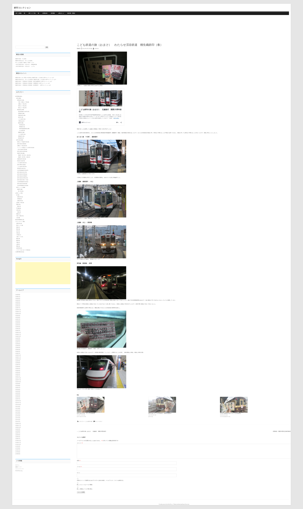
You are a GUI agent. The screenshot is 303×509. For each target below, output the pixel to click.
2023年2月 (17, 374)
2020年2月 (17, 436)
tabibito (97, 48)
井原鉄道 (21, 124)
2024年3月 (17, 349)
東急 (17, 227)
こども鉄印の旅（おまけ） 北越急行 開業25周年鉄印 (91, 431)
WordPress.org (18, 470)
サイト (78, 472)
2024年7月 (17, 342)
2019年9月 (17, 446)
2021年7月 (17, 410)
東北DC (20, 117)
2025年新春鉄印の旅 (22, 185)
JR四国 (18, 198)
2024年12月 (18, 332)
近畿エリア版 (21, 104)
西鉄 (17, 246)
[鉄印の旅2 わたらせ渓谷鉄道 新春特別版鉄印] (183, 405)
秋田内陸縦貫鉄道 (23, 128)
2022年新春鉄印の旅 (22, 170)
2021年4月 (17, 416)
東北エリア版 (21, 107)
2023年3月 (17, 372)
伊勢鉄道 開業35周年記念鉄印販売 (282, 431)
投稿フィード (18, 467)
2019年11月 (18, 442)
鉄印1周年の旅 (20, 164)
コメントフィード (19, 468)
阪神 (17, 240)
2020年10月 (18, 427)
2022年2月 (17, 397)
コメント (80, 443)
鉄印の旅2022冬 (21, 172)
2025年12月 (18, 309)
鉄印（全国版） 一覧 (20, 13)
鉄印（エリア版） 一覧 (34, 13)
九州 (17, 217)
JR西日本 (19, 197)
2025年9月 (17, 315)
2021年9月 (17, 406)
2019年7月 (17, 450)
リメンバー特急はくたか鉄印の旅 (25, 147)
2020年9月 (17, 429)
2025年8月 (17, 317)
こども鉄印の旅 (88, 421)
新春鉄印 (20, 136)
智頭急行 (21, 126)
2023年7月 (17, 364)
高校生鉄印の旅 (20, 159)
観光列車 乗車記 (71, 13)
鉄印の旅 (18, 140)
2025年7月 (17, 319)
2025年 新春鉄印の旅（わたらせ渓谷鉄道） (231, 413)
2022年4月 (17, 393)
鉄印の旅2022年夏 (21, 176)
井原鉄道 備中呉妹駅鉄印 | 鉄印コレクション (39, 81)
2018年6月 (17, 453)
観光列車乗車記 (19, 219)
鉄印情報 (53, 13)
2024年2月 (17, 351)
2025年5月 (17, 323)
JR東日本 (19, 200)
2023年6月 (17, 366)
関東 (17, 204)
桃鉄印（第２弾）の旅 (23, 155)
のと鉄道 (21, 130)
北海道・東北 (19, 202)
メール (79, 466)
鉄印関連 (17, 96)
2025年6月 (17, 321)
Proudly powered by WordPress (165, 504)
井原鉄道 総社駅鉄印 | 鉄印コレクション (38, 85)
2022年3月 (17, 395)
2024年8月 (17, 340)
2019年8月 (17, 448)
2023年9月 (17, 361)
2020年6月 (17, 435)
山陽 (17, 244)
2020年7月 (17, 433)
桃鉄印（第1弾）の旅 (23, 157)
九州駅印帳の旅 (19, 252)
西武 (18, 206)
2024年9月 (17, 338)
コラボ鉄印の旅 (20, 162)
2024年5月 (17, 345)
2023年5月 (17, 368)
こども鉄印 (20, 134)
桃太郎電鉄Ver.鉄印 (22, 111)
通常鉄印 (19, 100)
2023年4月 (17, 370)
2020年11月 (18, 425)
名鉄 (18, 212)
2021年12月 (18, 400)
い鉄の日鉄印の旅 (21, 149)
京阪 (17, 242)
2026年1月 (17, 307)
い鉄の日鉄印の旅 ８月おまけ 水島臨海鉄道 (26, 64)
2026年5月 (17, 300)
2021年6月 (17, 412)
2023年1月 (17, 376)
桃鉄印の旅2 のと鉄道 (20, 58)
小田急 (17, 234)
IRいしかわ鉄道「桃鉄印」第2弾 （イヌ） (25, 62)
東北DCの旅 (20, 161)
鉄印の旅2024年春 (21, 183)
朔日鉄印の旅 (20, 168)
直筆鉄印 (20, 113)
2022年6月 (17, 389)
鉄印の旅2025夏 (21, 143)
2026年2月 (17, 306)
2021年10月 (18, 404)
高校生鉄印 (20, 115)
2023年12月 (18, 355)
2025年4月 (17, 325)
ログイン (17, 465)
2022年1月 (17, 398)
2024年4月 (17, 347)
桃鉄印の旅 (19, 153)
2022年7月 (17, 387)
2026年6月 (17, 298)
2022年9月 (17, 383)
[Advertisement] (151, 29)
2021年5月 (17, 414)
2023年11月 (18, 357)
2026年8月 (17, 294)
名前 (78, 460)
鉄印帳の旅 (45, 13)
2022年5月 (17, 391)
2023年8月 (17, 362)
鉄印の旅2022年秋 (21, 178)
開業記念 (20, 132)
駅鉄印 (19, 123)
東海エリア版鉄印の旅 (22, 142)
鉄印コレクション (22, 7)
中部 (17, 210)
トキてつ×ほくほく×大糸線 (22, 250)
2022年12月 (18, 378)
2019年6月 (17, 452)
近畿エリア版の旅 (21, 145)
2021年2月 (17, 419)
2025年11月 (18, 311)
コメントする (98, 421)
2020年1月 (17, 438)
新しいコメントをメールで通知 (84, 484)
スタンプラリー (19, 221)
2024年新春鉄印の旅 (22, 181)
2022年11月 (18, 380)
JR (16, 195)
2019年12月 (18, 440)
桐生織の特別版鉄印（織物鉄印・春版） (111, 132)
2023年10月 (18, 359)
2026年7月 (17, 296)
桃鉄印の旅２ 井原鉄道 (21, 81)
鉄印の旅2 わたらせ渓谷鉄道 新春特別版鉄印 (159, 413)
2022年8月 (17, 385)
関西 (17, 214)
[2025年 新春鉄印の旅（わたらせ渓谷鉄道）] (255, 405)
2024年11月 (18, 334)
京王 (17, 231)
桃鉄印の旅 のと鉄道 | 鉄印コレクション (42, 77)
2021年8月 (17, 408)
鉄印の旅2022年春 (21, 174)
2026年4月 (17, 302)
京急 (17, 233)
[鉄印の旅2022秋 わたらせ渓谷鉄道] (112, 405)
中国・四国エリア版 (22, 102)
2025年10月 (18, 313)
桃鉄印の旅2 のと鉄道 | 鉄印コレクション (44, 79)
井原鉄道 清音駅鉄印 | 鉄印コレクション (38, 83)
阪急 (17, 238)
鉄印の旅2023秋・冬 (22, 179)
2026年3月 (17, 304)
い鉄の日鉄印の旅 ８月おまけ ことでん (25, 66)
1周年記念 (20, 121)
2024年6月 (17, 343)
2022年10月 (18, 381)
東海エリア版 (21, 106)
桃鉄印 (18, 189)
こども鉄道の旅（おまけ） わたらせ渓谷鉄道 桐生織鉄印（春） (120, 45)
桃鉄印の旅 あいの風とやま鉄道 (23, 77)
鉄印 (17, 98)
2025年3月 (17, 326)
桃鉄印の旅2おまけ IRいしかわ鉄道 (23, 60)
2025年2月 (17, 328)
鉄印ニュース (19, 187)
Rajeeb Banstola (185, 504)
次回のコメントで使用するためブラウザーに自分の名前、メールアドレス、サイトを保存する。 (100, 480)
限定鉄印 (19, 109)
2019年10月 (18, 444)
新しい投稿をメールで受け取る (84, 489)
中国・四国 (18, 215)
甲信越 (17, 208)
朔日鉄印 (20, 138)
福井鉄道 (18, 248)
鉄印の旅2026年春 (21, 151)
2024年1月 (17, 353)
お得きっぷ (18, 193)
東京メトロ (18, 225)
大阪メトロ (18, 236)
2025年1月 (17, 330)
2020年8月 (17, 431)
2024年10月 (18, 336)
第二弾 (19, 191)
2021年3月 (17, 417)
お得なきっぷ (61, 13)
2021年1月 (17, 421)
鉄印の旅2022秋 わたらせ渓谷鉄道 (86, 413)
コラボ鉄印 (20, 119)
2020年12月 (18, 423)
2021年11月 (18, 402)
